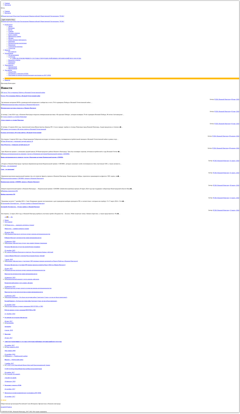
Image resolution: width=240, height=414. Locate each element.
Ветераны (11, 28)
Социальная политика (15, 46)
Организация (9, 53)
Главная (7, 3)
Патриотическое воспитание (17, 43)
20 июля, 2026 (9, 232)
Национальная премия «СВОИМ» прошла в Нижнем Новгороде (20, 182)
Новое (7, 220)
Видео (10, 29)
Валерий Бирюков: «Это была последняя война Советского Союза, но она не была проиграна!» (31, 301)
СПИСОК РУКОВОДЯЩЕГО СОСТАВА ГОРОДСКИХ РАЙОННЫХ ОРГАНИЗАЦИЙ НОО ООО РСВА (46, 58)
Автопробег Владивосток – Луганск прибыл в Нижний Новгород (20, 207)
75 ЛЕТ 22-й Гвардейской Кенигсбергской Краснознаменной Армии (23, 368)
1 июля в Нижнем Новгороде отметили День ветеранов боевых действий (24, 255)
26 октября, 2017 (10, 396)
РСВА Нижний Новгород (222, 99)
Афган (10, 26)
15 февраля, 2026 (10, 241)
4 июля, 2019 (9, 330)
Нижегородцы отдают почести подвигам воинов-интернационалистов (24, 292)
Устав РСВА (12, 72)
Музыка (10, 38)
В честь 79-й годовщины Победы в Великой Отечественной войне (20, 96)
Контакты (8, 5)
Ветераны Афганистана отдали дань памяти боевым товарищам (22, 246)
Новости (7, 50)
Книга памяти (12, 35)
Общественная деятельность (17, 40)
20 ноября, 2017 (10, 372)
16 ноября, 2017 (10, 345)
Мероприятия (12, 68)
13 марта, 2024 (234, 198)
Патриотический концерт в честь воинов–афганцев (19, 283)
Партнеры (11, 41)
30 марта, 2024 (234, 185)
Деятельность (9, 65)
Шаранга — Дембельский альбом (14, 359)
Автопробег (8, 326)
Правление (11, 45)
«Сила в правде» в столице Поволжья (12, 120)
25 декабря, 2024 (10, 304)
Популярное (8, 222)
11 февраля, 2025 (10, 295)
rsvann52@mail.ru (6, 407)
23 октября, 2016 (10, 354)
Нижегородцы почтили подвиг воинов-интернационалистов (21, 274)
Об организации (13, 55)
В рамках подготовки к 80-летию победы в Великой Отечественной (21, 132)
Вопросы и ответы (14, 60)
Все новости (12, 51)
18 (11, 217)
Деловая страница (14, 33)
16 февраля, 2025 (10, 277)
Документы (8, 70)
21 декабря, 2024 (10, 314)
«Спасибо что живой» (10, 377)
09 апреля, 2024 (234, 136)
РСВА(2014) (8, 24)
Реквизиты (11, 62)
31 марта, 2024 (234, 160)
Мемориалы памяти (14, 36)
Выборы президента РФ (8, 194)
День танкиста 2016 (10, 350)
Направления (12, 67)
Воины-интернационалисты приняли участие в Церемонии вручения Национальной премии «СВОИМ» (32, 157)
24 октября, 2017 (10, 389)
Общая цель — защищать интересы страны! (17, 228)
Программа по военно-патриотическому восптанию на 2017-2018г (29, 75)
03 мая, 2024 (235, 111)
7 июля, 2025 (9, 259)
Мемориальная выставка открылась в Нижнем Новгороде (18, 108)
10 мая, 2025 (8, 268)
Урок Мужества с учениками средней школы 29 (15, 144)
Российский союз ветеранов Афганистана (16, 317)
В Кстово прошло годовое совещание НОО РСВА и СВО (20, 310)
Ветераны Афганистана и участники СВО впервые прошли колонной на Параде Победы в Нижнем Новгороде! (35, 265)
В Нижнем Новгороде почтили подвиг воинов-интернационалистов (23, 237)
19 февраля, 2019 (10, 381)
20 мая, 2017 (8, 321)
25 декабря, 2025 (10, 250)
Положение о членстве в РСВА (18, 73)
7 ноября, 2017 (9, 363)
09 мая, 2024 (235, 99)
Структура (11, 48)
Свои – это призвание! (7, 169)
